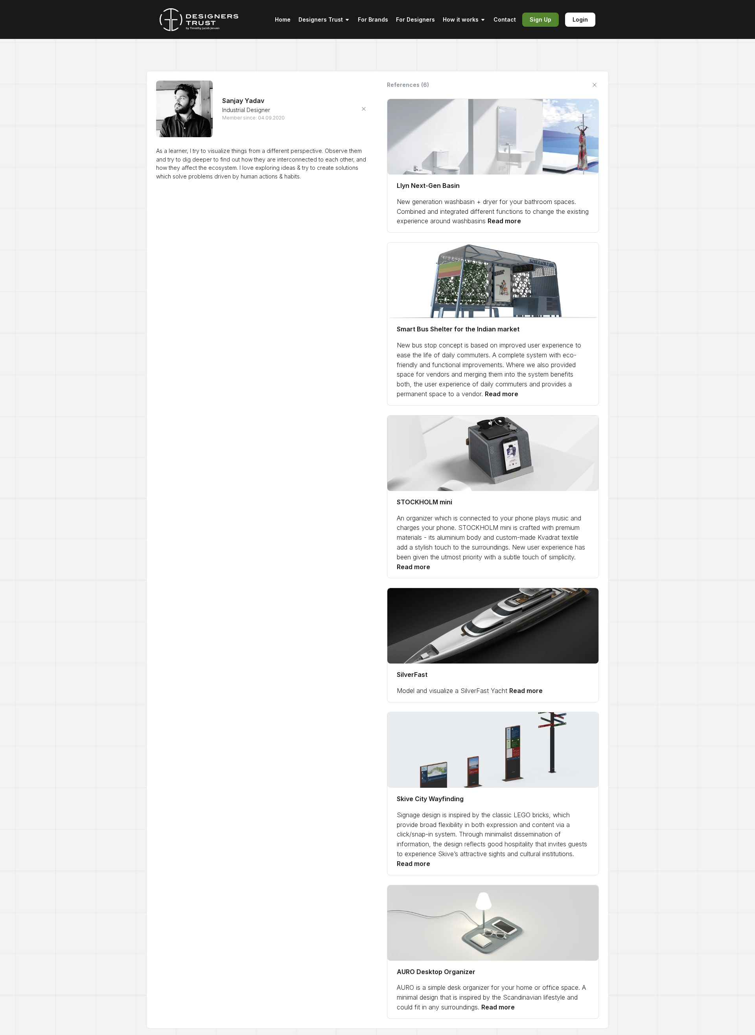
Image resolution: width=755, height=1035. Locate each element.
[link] (493, 166)
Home (283, 19)
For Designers (415, 19)
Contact (505, 19)
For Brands (373, 19)
